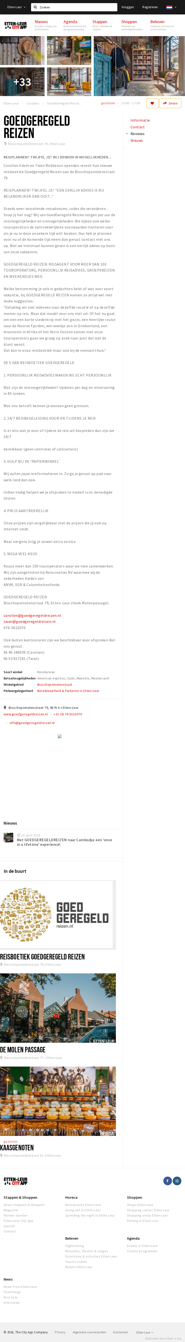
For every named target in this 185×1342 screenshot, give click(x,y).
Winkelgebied (14, 684)
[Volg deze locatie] (152, 103)
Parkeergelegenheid (18, 691)
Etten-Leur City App (18, 1220)
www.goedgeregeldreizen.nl (26, 714)
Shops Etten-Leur (140, 1205)
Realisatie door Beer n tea (163, 1338)
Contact (10, 1231)
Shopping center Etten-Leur (148, 1210)
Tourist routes (76, 1261)
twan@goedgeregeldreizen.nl (30, 621)
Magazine (11, 1210)
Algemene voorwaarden (89, 1332)
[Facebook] (167, 1181)
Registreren (150, 7)
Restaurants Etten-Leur (83, 1205)
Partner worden (16, 1215)
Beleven (71, 1238)
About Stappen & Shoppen (24, 1205)
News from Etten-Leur (20, 1286)
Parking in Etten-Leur (143, 1220)
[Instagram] (177, 1181)
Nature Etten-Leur (78, 1267)
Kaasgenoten (17, 1147)
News (8, 1279)
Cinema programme (142, 1251)
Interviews (12, 1302)
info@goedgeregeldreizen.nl (32, 723)
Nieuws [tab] (137, 140)
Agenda (133, 1238)
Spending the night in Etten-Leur (90, 1215)
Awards (9, 1226)
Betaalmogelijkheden (20, 678)
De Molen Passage (23, 1049)
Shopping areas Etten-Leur (147, 1215)
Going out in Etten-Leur (83, 1210)
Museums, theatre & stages (86, 1251)
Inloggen (128, 7)
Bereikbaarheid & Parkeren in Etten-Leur (68, 691)
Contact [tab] (138, 126)
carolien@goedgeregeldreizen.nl (32, 615)
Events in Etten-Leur (142, 1246)
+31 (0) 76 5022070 (68, 714)
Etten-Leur (14, 7)
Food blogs (12, 1292)
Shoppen (134, 1197)
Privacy (60, 1332)
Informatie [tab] (140, 120)
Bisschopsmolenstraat (54, 684)
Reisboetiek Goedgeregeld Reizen (42, 956)
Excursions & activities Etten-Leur (91, 1256)
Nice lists (11, 1297)
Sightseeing (74, 1246)
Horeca (71, 1197)
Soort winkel (13, 672)
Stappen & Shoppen (20, 1197)
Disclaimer (120, 1332)
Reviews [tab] (138, 133)
